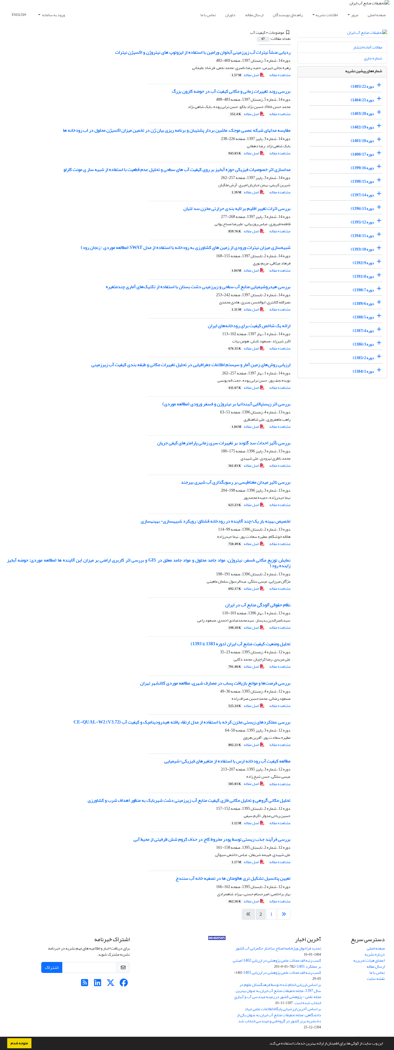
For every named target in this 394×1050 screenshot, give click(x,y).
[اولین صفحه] (283, 914)
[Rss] (84, 984)
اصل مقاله (246, 75)
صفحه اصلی (377, 15)
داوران (230, 15)
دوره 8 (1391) (363, 276)
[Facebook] (123, 984)
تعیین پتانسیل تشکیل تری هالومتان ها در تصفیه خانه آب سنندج (233, 878)
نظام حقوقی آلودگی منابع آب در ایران (257, 604)
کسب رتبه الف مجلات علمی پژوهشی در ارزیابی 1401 (282, 972)
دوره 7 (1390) (363, 290)
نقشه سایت (376, 978)
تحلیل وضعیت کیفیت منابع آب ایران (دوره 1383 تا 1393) (240, 643)
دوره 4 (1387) (363, 331)
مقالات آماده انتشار (367, 47)
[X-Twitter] (110, 984)
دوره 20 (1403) (362, 114)
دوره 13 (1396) (362, 208)
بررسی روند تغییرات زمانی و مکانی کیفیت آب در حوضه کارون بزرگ (231, 91)
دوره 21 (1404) (362, 100)
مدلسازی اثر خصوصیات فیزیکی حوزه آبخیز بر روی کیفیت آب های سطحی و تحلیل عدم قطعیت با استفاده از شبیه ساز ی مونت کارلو (176, 169)
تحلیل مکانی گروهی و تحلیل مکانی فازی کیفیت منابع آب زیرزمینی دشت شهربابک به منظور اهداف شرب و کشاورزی (189, 800)
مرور (354, 15)
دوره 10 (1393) (362, 249)
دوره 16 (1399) (362, 168)
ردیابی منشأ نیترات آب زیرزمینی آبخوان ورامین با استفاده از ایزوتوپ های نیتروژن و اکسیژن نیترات (202, 52)
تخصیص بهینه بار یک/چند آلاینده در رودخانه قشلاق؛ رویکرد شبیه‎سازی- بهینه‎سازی (215, 521)
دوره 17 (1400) (362, 154)
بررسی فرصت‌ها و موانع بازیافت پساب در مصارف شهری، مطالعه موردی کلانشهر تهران (215, 683)
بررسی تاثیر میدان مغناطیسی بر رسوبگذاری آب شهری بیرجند (235, 482)
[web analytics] (217, 939)
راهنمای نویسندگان (288, 15)
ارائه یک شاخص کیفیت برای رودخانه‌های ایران (249, 325)
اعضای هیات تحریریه (369, 960)
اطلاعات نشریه (327, 15)
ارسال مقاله (254, 15)
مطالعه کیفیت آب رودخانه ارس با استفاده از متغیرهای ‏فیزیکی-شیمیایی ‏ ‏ (226, 761)
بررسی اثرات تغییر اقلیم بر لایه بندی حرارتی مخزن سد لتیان (236, 208)
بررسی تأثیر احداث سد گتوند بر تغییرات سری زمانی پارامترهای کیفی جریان (223, 443)
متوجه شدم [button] (19, 1043)
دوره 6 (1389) (363, 303)
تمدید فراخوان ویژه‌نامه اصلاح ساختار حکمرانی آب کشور (278, 948)
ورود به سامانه (53, 15)
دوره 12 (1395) (362, 222)
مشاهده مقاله (279, 75)
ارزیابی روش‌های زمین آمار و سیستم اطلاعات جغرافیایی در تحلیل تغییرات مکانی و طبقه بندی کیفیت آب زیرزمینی (190, 364)
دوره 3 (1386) (363, 344)
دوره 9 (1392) (363, 263)
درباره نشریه (375, 954)
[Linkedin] (97, 984)
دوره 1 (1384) (363, 371)
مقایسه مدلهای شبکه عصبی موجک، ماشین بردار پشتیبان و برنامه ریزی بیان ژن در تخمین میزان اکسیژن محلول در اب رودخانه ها (176, 130)
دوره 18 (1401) (362, 141)
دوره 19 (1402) (362, 127)
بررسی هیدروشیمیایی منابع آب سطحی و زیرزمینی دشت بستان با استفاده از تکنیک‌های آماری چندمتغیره (198, 286)
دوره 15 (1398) (362, 181)
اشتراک (52, 967)
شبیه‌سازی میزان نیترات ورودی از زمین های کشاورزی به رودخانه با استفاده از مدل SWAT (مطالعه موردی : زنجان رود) (185, 247)
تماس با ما (208, 15)
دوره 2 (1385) (363, 358)
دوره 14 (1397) (362, 195)
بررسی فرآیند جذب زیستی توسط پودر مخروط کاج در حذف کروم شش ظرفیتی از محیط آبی (212, 839)
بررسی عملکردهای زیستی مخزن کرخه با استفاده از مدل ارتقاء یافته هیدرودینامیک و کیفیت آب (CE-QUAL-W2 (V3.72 (182, 722)
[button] (267, 1044)
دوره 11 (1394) (362, 236)
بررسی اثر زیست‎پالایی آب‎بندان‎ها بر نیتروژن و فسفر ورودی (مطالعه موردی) (226, 404)
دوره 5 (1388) (363, 317)
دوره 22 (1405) (362, 86)
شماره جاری (373, 58)
